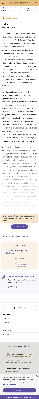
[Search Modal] (36, 3)
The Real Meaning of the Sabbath (16, 251)
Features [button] (6, 327)
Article (8, 17)
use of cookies (11, 384)
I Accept (19, 390)
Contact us (21, 308)
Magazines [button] (7, 319)
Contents (22, 264)
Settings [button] (6, 334)
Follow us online (15, 346)
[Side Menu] (3, 3)
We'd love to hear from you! (21, 276)
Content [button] (6, 323)
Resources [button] (7, 330)
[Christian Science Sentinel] (19, 3)
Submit (12, 287)
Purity (4, 24)
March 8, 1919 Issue (11, 18)
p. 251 (13, 76)
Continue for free (19, 227)
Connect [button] (6, 315)
